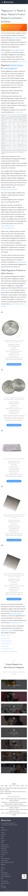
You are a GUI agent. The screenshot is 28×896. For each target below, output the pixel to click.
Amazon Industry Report (6, 876)
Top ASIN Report (4, 872)
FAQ (2, 856)
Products (3, 832)
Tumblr (10, 785)
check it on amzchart (14, 364)
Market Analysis (17, 65)
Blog (2, 870)
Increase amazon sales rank (7, 648)
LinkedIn (22, 785)
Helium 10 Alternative (5, 858)
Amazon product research (6, 641)
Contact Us (3, 854)
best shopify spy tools (8, 226)
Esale (2, 885)
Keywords (3, 834)
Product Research (10, 68)
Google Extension (4, 860)
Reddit (6, 785)
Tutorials (3, 868)
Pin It (26, 785)
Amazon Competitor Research (7, 862)
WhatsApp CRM (4, 881)
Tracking (3, 840)
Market (2, 838)
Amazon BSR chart (5, 646)
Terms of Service (4, 852)
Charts (2, 836)
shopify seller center (16, 622)
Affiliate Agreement (5, 846)
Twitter (2, 785)
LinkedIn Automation (5, 883)
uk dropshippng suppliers (12, 651)
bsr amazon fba (18, 112)
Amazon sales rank (15, 37)
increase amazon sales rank (9, 189)
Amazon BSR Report (5, 874)
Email (14, 785)
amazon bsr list (22, 61)
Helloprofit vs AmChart (5, 635)
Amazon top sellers (6, 630)
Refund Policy (4, 848)
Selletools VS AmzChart (6, 643)
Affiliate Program (4, 844)
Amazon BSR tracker (8, 228)
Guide (2, 866)
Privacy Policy (4, 850)
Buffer (18, 785)
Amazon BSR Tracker (16, 613)
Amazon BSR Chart (20, 262)
